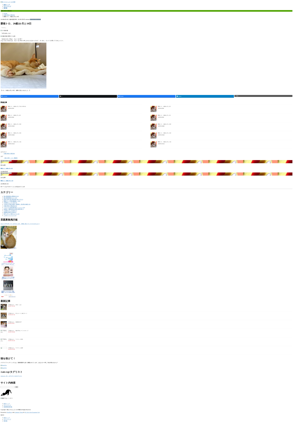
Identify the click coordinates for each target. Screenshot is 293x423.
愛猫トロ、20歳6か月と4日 (14, 115)
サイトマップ (7, 405)
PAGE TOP (285, 408)
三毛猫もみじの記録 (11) (10, 210)
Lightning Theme (19, 412)
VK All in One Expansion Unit (32, 412)
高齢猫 (15, 158)
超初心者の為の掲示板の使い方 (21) (13, 199)
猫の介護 (7, 158)
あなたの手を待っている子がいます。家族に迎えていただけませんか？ (20, 223)
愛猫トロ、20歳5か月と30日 (14, 124)
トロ (11, 158)
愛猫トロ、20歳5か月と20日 (14, 133)
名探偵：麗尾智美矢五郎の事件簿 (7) (14, 209)
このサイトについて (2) (10, 215)
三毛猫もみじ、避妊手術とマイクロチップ (18, 330)
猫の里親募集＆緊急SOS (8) (11, 196)
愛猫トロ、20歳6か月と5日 (164, 106)
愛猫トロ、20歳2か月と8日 (7, 168)
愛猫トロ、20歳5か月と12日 (14, 141)
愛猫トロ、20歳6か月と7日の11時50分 (17, 106)
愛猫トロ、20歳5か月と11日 (164, 141)
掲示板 (5, 421)
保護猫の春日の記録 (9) (10, 212)
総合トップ (7, 403)
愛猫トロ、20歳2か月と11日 (7, 180)
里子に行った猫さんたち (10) (11, 214)
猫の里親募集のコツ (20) (10, 198)
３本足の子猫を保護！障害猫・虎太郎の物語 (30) (17, 204)
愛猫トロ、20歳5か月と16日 (164, 133)
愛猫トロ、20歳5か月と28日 (164, 124)
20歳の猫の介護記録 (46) (10, 206)
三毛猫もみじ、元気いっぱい (15, 304)
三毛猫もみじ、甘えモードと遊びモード (17, 313)
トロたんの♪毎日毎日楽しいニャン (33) (14, 207)
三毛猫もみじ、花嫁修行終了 (15, 322)
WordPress (9, 412)
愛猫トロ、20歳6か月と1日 (164, 115)
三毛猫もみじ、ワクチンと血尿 (15, 347)
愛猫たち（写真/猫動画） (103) (12, 201)
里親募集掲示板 (8, 407)
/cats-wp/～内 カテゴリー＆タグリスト (11, 376)
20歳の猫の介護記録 (35, 19)
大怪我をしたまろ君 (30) (10, 202)
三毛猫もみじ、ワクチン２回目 (15, 339)
